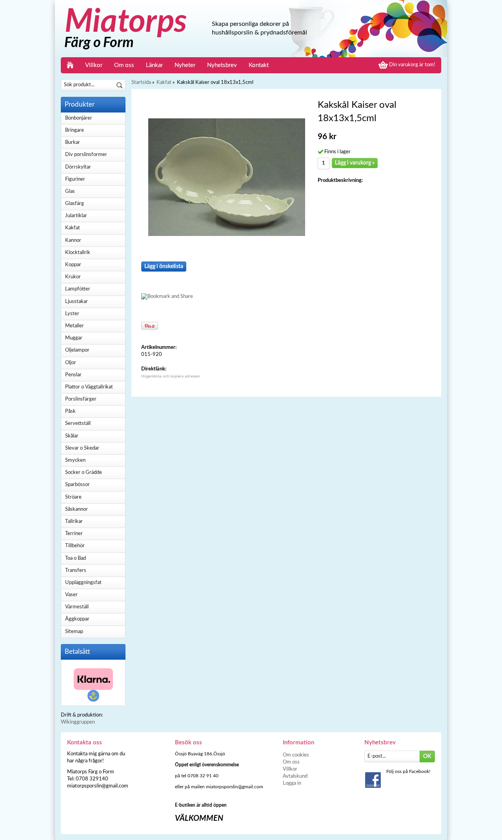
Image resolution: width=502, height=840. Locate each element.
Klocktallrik (77, 252)
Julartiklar (76, 215)
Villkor (93, 65)
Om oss (124, 65)
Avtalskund (295, 776)
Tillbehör (75, 545)
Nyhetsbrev (222, 65)
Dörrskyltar (78, 167)
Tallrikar (74, 521)
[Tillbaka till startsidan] (70, 65)
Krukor (73, 276)
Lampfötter (77, 289)
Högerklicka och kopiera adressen (170, 376)
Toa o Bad (75, 558)
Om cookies (296, 755)
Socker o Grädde (83, 472)
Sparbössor (77, 484)
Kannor (73, 240)
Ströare (73, 497)
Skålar (71, 436)
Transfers (75, 570)
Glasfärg (74, 203)
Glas (70, 191)
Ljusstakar (76, 301)
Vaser (71, 594)
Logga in (292, 783)
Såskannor (76, 509)
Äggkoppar (77, 619)
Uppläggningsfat (83, 582)
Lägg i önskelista (163, 266)
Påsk (70, 411)
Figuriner (75, 179)
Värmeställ (77, 607)
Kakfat (72, 227)
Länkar (154, 65)
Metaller (74, 325)
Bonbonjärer (78, 118)
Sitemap (74, 631)
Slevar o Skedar (82, 448)
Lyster (72, 313)
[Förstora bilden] (226, 177)
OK (427, 756)
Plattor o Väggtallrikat (89, 387)
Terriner (74, 533)
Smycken (75, 460)
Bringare (74, 130)
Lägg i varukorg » (355, 163)
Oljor (70, 362)
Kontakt (259, 65)
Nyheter (185, 65)
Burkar (72, 142)
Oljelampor (77, 350)
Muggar (73, 338)
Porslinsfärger (80, 399)
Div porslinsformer (86, 154)
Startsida (141, 82)
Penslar (73, 374)
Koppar (73, 264)
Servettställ (78, 423)
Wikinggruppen (78, 722)
